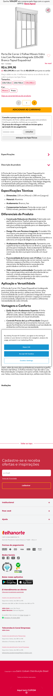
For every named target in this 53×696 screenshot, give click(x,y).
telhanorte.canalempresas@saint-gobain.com (17, 662)
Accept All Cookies (26, 354)
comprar (11, 187)
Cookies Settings (26, 360)
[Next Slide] (50, 171)
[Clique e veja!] (48, 67)
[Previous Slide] (2, 171)
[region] (26, 348)
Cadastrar (26, 495)
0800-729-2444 (7, 620)
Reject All (26, 347)
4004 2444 (6, 618)
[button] (26, 200)
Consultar (29, 135)
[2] (28, 53)
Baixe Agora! (30, 4)
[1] (24, 53)
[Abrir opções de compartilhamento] (48, 10)
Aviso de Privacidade (9, 488)
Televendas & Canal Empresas (16, 638)
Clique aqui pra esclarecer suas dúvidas (13, 602)
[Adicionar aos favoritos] (49, 59)
